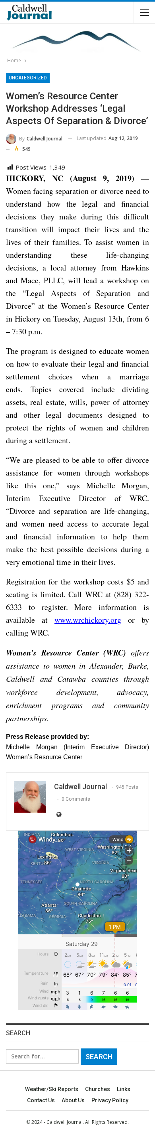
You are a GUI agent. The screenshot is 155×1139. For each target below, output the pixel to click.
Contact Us (41, 1100)
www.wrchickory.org (87, 619)
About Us (73, 1100)
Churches (97, 1089)
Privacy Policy (109, 1100)
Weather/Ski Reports (51, 1089)
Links (123, 1089)
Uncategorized (28, 78)
